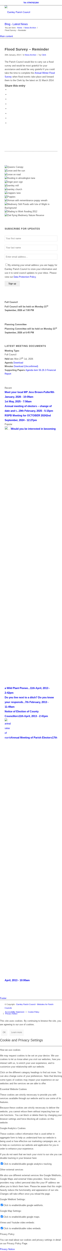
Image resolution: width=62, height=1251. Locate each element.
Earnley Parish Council (25, 1004)
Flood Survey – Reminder (27, 49)
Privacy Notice (7, 1249)
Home (19, 28)
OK (4, 1032)
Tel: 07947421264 (31, 3)
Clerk (44, 55)
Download (18, 362)
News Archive (30, 28)
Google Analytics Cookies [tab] (13, 1128)
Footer (3, 998)
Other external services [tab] (11, 1169)
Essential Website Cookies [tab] (13, 1089)
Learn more (16, 1032)
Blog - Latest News (16, 24)
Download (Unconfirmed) (26, 366)
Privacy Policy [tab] (7, 1234)
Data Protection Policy (25, 277)
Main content (6, 36)
